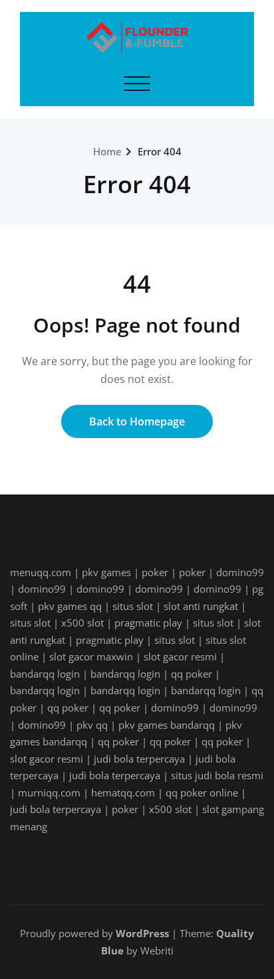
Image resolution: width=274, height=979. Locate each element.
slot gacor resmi (180, 656)
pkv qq (92, 724)
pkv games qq (70, 606)
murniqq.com (49, 792)
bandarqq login (45, 673)
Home (107, 151)
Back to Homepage (137, 421)
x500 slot (82, 622)
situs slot (132, 606)
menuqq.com (40, 572)
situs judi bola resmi (217, 775)
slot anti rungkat (201, 606)
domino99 (240, 572)
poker (155, 572)
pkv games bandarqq (166, 724)
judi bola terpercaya (139, 758)
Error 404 (160, 151)
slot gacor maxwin (91, 656)
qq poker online (202, 792)
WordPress (142, 933)
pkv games (106, 572)
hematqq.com (123, 792)
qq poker (191, 673)
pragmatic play (148, 622)
